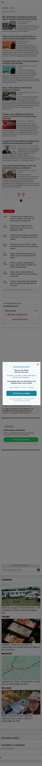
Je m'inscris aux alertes (21, 393)
